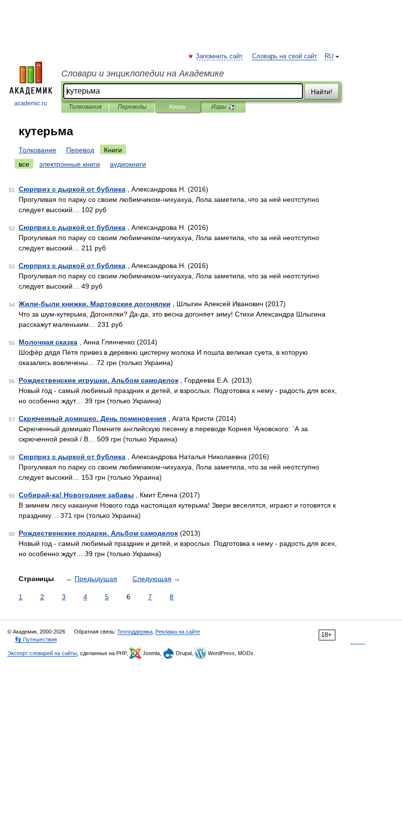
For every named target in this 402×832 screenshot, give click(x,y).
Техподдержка (134, 632)
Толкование (37, 150)
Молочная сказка (48, 342)
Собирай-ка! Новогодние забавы (76, 495)
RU (329, 56)
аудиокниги (128, 164)
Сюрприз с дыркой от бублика (72, 189)
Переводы (132, 106)
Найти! (321, 92)
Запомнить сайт (220, 56)
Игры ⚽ (223, 106)
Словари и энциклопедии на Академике (142, 73)
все (24, 164)
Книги (177, 106)
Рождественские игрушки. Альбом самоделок (98, 380)
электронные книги (69, 164)
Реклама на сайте (177, 632)
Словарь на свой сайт (284, 56)
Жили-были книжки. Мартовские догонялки (95, 304)
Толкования (85, 106)
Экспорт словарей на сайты (42, 653)
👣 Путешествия (36, 639)
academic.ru (30, 103)
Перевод (80, 150)
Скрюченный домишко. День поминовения (92, 418)
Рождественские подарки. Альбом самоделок (98, 533)
